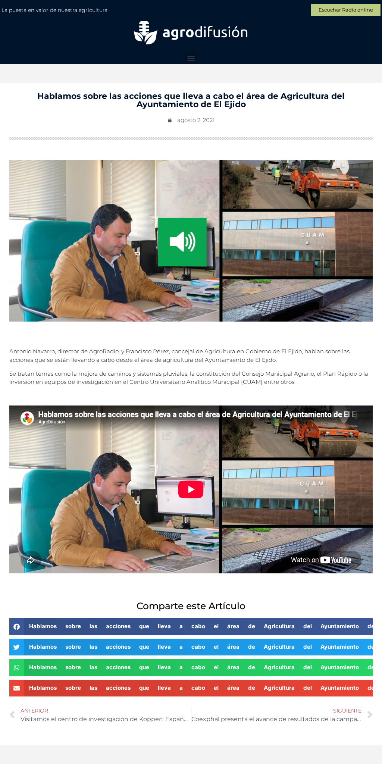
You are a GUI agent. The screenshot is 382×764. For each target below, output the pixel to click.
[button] (191, 58)
